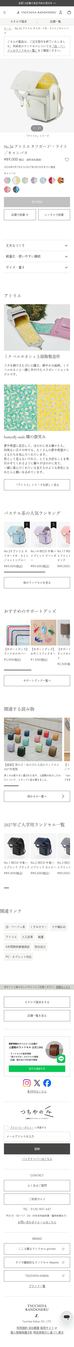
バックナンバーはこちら (37, 1159)
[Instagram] (27, 1083)
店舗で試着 (18, 214)
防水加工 (40, 946)
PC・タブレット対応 (19, 956)
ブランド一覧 (37, 1286)
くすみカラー (38, 926)
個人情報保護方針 (21, 1332)
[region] (37, 547)
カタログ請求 (18, 21)
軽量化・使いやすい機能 (23, 256)
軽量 (41, 937)
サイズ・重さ (15, 267)
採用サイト (47, 1328)
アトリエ (11, 937)
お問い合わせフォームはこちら (37, 1222)
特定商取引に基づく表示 (48, 1332)
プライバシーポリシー (22, 1127)
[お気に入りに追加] (67, 160)
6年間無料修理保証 (18, 946)
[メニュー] (4, 12)
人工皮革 (27, 937)
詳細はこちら (63, 987)
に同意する (28, 1127)
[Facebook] (47, 1083)
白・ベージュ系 (15, 926)
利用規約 (22, 1328)
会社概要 (33, 1328)
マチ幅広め (59, 926)
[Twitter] (37, 1083)
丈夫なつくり (15, 245)
